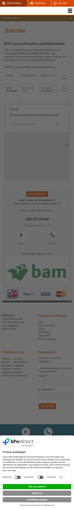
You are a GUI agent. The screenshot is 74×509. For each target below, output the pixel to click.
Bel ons (63, 3)
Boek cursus (14, 3)
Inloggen (40, 3)
